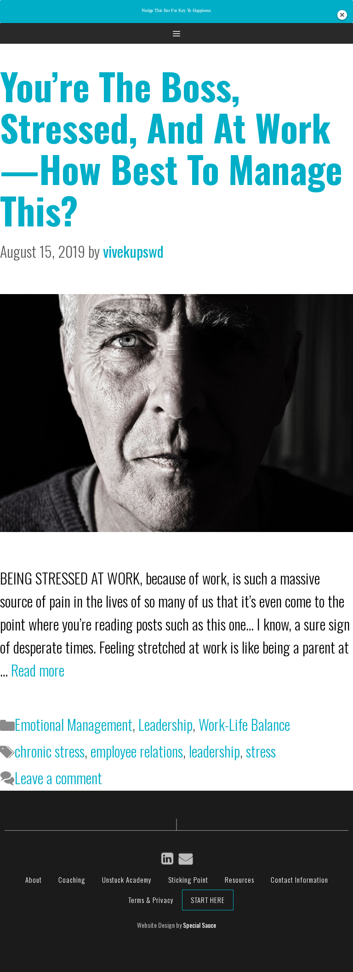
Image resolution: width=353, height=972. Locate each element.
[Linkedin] (167, 858)
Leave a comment (58, 777)
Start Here (208, 900)
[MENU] (176, 33)
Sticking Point (188, 879)
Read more (37, 670)
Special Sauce (199, 925)
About (33, 879)
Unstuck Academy (127, 879)
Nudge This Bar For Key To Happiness (176, 10)
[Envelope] (186, 858)
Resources (239, 879)
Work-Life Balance (244, 724)
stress (261, 751)
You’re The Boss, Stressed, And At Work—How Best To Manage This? (171, 147)
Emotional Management (73, 724)
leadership (214, 751)
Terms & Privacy (151, 900)
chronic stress (50, 751)
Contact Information (299, 879)
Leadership (165, 724)
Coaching (71, 879)
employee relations (137, 751)
